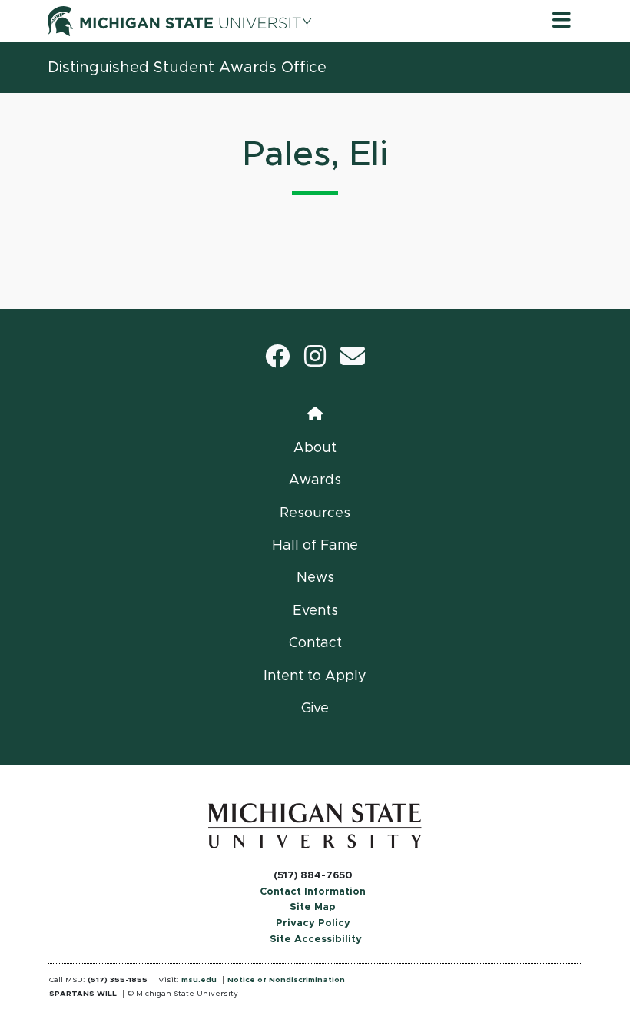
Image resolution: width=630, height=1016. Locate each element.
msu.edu (199, 980)
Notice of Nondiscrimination (286, 980)
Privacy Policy (313, 923)
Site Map (313, 907)
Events (315, 611)
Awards (315, 480)
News (315, 578)
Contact (315, 643)
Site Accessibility (316, 940)
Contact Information (313, 892)
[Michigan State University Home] (315, 825)
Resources (315, 513)
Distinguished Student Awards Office (187, 67)
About (315, 448)
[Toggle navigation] (561, 20)
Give (315, 709)
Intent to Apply (315, 676)
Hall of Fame (315, 546)
